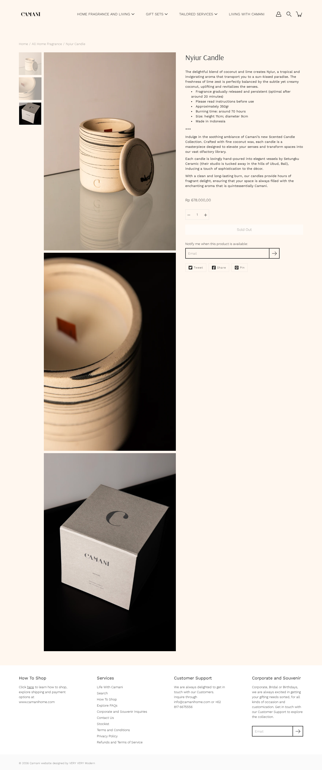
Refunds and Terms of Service (120, 742)
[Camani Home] (30, 14)
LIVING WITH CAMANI (246, 14)
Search (102, 693)
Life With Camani (110, 687)
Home (23, 44)
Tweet (198, 267)
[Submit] (298, 731)
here (30, 687)
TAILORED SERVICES (196, 14)
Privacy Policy (107, 736)
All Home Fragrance (47, 44)
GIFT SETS (154, 14)
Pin (242, 267)
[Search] (289, 14)
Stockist (103, 724)
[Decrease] (188, 214)
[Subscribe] (274, 253)
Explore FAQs (107, 705)
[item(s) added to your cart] (299, 14)
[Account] (278, 14)
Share (221, 267)
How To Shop (107, 699)
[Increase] (205, 214)
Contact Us (105, 718)
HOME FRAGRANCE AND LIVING (103, 14)
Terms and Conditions (113, 730)
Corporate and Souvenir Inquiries (122, 711)
